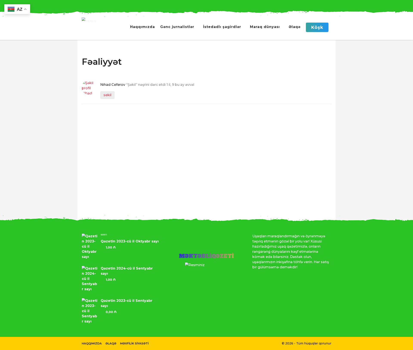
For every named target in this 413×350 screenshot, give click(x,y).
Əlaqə (295, 27)
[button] (304, 4)
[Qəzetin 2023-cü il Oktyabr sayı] (91, 246)
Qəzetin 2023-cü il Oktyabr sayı (130, 241)
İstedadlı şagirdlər (222, 27)
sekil (107, 95)
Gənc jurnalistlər (177, 27)
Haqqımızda (142, 27)
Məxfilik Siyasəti (134, 343)
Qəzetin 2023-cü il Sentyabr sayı (126, 303)
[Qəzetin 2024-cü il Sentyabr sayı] (91, 279)
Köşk (317, 27)
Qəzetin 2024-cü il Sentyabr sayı (127, 271)
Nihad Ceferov (112, 85)
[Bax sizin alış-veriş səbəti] (312, 4)
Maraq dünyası (265, 27)
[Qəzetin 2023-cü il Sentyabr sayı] (91, 311)
